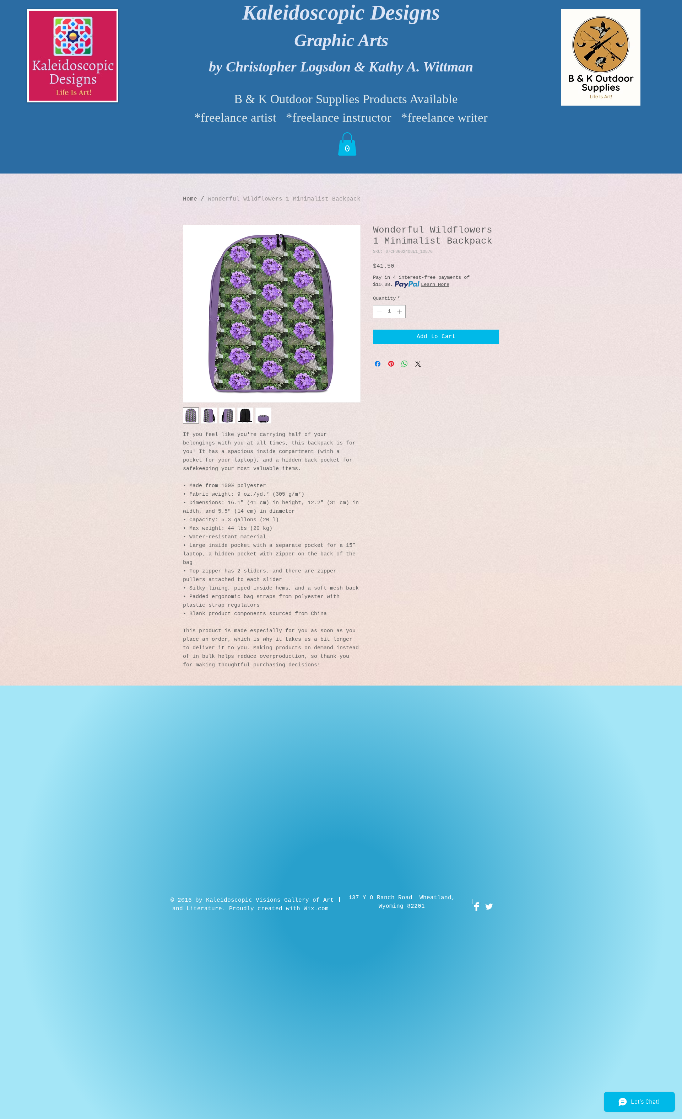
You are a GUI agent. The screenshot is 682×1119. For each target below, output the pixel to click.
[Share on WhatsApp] (404, 363)
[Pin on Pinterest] (391, 363)
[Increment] (400, 311)
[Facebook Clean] (476, 906)
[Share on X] (418, 363)
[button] (347, 144)
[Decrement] (378, 311)
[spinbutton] (389, 311)
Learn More (435, 284)
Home (190, 199)
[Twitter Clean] (489, 906)
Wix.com (316, 909)
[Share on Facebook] (377, 363)
